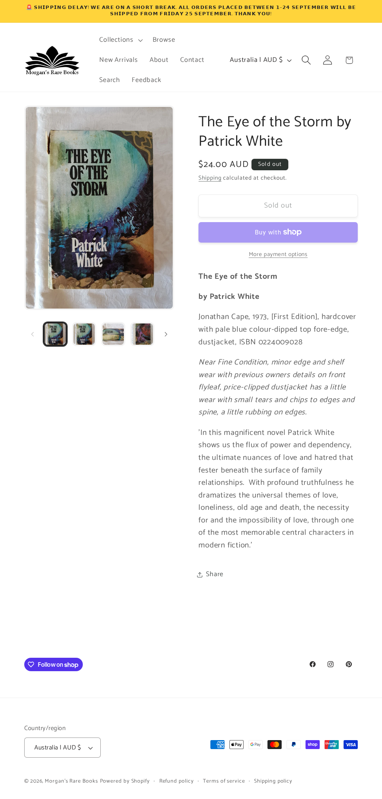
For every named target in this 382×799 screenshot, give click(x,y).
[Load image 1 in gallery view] (55, 334)
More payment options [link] (278, 254)
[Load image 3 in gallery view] (113, 334)
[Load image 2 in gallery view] (84, 334)
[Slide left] (32, 334)
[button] (120, 40)
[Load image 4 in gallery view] (142, 334)
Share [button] (214, 574)
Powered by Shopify (125, 781)
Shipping (209, 178)
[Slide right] (166, 334)
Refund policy (176, 781)
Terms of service (224, 781)
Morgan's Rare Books (71, 781)
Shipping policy (273, 781)
